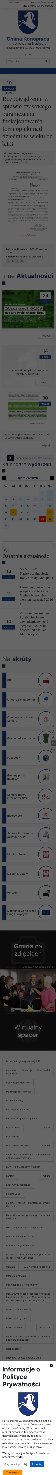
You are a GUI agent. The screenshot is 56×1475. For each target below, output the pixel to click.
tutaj (20, 1456)
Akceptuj (37, 1464)
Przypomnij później (15, 1464)
